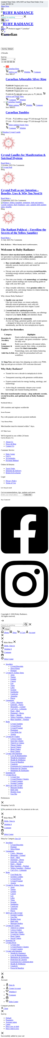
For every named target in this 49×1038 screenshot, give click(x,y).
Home (3, 29)
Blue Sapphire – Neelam (19, 720)
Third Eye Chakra (17, 743)
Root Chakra (15, 751)
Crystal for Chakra (13, 737)
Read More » (6, 163)
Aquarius (13, 696)
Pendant (13, 671)
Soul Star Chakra (16, 741)
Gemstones (10, 700)
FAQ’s (8, 456)
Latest (8, 1024)
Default (8, 1018)
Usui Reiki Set (15, 732)
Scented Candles (16, 783)
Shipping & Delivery (13, 471)
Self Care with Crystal (14, 785)
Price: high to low (12, 1029)
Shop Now (5, 6)
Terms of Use (11, 483)
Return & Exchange (13, 473)
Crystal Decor (11, 775)
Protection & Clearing (18, 768)
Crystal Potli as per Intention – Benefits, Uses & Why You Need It (21, 192)
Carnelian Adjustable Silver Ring (26, 79)
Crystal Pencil (15, 726)
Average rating (11, 1022)
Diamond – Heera (17, 713)
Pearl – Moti (15, 711)
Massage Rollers (16, 788)
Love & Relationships (18, 756)
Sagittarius (14, 692)
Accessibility (10, 458)
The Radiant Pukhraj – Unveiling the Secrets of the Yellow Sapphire (23, 231)
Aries (12, 675)
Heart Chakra (15, 749)
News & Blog (11, 444)
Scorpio (13, 690)
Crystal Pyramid (16, 728)
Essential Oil (10, 773)
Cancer (13, 681)
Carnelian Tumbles (17, 112)
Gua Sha (13, 794)
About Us (9, 442)
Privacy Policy (11, 481)
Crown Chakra (16, 739)
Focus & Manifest (17, 762)
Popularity (9, 1020)
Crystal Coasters (16, 781)
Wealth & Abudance (18, 758)
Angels (13, 734)
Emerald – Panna (16, 705)
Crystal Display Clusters (19, 779)
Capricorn (14, 694)
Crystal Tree (15, 777)
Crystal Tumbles (16, 724)
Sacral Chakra (15, 747)
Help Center (10, 454)
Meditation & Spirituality (19, 771)
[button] (11, 72)
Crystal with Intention (14, 754)
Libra (12, 688)
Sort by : (7, 49)
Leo (11, 683)
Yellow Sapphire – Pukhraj (20, 717)
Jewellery (9, 664)
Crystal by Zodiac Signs (15, 673)
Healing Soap (15, 792)
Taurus (13, 677)
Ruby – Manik (15, 715)
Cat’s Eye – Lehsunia (18, 709)
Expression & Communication (21, 766)
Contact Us (10, 446)
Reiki (8, 722)
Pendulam (14, 730)
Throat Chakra (15, 745)
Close (7, 629)
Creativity (14, 764)
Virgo (12, 685)
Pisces (12, 698)
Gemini (13, 679)
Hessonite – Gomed (17, 707)
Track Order (10, 469)
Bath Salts (14, 790)
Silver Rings (15, 668)
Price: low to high (12, 1026)
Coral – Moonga (16, 702)
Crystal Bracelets (16, 666)
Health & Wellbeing (17, 760)
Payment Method (12, 461)
